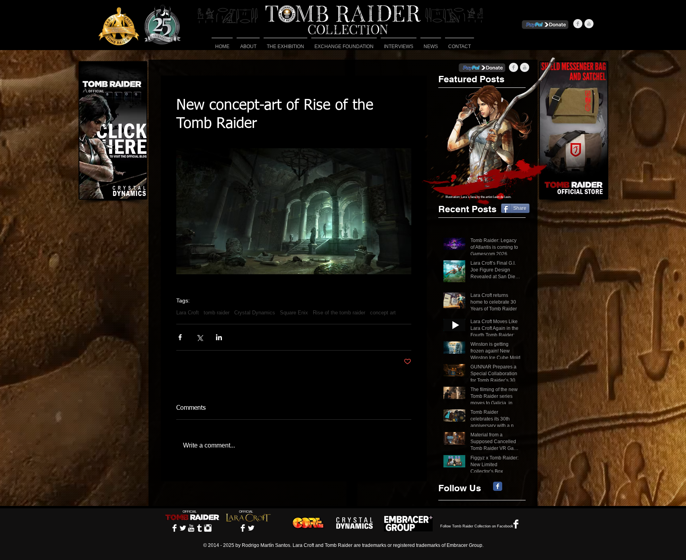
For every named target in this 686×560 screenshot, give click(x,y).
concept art (383, 313)
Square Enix (294, 313)
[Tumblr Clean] (199, 528)
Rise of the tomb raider (339, 313)
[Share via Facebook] (180, 337)
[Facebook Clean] (174, 528)
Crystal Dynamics (254, 313)
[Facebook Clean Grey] (577, 23)
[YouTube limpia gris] (589, 23)
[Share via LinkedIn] (219, 337)
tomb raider (216, 313)
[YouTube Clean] (191, 528)
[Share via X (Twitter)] (199, 337)
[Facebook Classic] (497, 486)
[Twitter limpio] (183, 528)
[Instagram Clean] (208, 528)
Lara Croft (187, 313)
